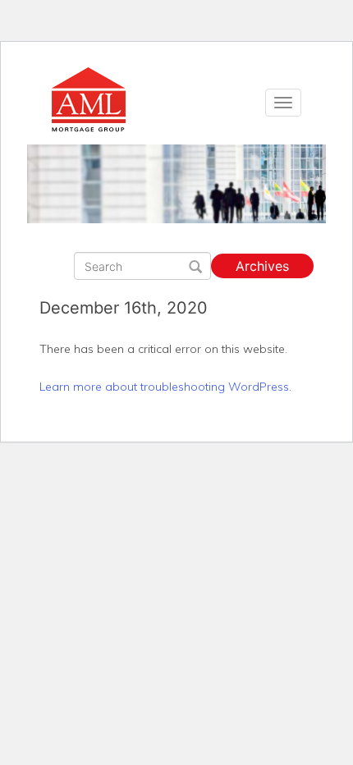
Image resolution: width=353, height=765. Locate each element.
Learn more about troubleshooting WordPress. (165, 386)
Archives (262, 266)
